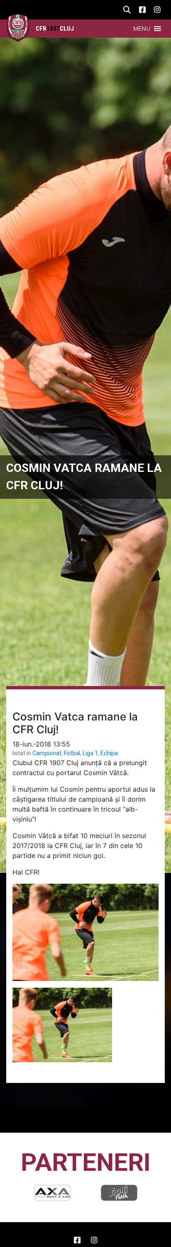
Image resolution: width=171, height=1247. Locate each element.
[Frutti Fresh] (52, 1192)
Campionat (46, 753)
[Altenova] (119, 1192)
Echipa (109, 753)
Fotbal (72, 753)
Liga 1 (90, 753)
